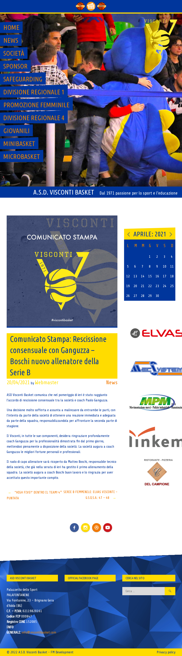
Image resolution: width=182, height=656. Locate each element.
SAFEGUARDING (22, 79)
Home (11, 27)
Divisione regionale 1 (33, 92)
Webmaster (46, 383)
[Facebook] (74, 524)
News (10, 40)
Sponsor (15, 66)
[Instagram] (85, 527)
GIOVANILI (16, 130)
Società (13, 53)
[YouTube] (107, 527)
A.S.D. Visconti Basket (63, 192)
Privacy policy (166, 652)
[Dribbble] (96, 527)
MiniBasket (19, 143)
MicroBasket (21, 156)
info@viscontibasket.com (39, 632)
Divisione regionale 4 (33, 118)
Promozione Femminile (36, 105)
